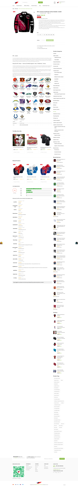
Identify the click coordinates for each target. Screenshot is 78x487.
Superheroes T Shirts (56, 141)
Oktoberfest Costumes (56, 113)
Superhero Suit (56, 83)
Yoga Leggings (56, 59)
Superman (55, 446)
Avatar (62, 380)
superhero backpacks (56, 120)
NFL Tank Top (56, 429)
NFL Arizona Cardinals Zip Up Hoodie (18, 147)
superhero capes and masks (57, 122)
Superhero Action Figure (58, 143)
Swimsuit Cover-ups (57, 154)
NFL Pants (55, 427)
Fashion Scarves (55, 87)
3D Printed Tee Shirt (57, 378)
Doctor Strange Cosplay (58, 72)
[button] (62, 2)
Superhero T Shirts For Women (59, 145)
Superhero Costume (56, 133)
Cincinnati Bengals (57, 389)
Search (41, 2)
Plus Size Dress (56, 149)
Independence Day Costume (57, 96)
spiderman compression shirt (58, 442)
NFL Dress (62, 423)
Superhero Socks (56, 139)
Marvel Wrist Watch (56, 100)
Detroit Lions (56, 397)
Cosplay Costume (19, 5)
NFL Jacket (45, 48)
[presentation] (13, 132)
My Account (37, 465)
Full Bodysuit (56, 74)
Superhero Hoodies (57, 135)
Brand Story (28, 469)
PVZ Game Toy (55, 118)
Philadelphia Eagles (57, 433)
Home (13, 5)
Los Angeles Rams (56, 410)
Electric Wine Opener (56, 85)
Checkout (36, 471)
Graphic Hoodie (55, 92)
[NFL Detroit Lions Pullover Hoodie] (32, 164)
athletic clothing (55, 55)
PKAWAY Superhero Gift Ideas (39, 484)
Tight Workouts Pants (57, 57)
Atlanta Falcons (56, 380)
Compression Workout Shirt (57, 68)
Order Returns (46, 468)
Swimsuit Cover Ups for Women (58, 448)
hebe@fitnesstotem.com (56, 469)
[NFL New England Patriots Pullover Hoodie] (19, 164)
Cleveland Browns (56, 391)
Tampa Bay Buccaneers (57, 450)
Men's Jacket (55, 102)
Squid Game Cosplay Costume (58, 444)
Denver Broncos (56, 395)
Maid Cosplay (56, 412)
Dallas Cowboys (56, 393)
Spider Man (56, 440)
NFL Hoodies (61, 425)
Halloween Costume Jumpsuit (58, 76)
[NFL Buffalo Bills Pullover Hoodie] (46, 164)
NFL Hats (55, 425)
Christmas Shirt (55, 66)
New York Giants (56, 423)
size (37, 32)
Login (36, 468)
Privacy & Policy (28, 468)
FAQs (45, 465)
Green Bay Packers (57, 399)
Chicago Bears (56, 387)
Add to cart (50, 40)
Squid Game (56, 81)
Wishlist (36, 469)
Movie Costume (55, 107)
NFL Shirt (60, 427)
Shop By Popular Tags (46, 5)
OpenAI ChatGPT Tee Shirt (58, 431)
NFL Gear (16, 8)
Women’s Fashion (34, 5)
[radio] (38, 35)
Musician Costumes (56, 109)
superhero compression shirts (58, 124)
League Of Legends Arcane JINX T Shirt (59, 98)
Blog (40, 5)
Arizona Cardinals (41, 48)
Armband (54, 53)
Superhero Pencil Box (56, 137)
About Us (27, 465)
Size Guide (39, 17)
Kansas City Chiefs (56, 406)
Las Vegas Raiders (56, 408)
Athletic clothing (26, 5)
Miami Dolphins (56, 414)
